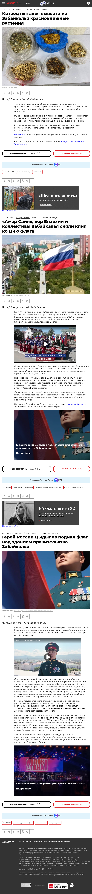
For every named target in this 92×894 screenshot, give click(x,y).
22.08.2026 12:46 (8, 218)
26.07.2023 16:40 (8, 10)
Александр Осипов (21, 295)
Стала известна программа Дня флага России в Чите (50, 783)
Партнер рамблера (39, 885)
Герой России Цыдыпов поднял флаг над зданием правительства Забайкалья (49, 447)
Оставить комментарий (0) (72, 153)
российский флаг (74, 404)
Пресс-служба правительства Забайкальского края (33, 611)
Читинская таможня (9, 87)
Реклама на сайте (25, 841)
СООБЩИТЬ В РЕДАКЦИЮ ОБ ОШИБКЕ (57, 841)
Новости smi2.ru (10, 210)
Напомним (19, 135)
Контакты (38, 841)
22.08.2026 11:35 (7, 533)
